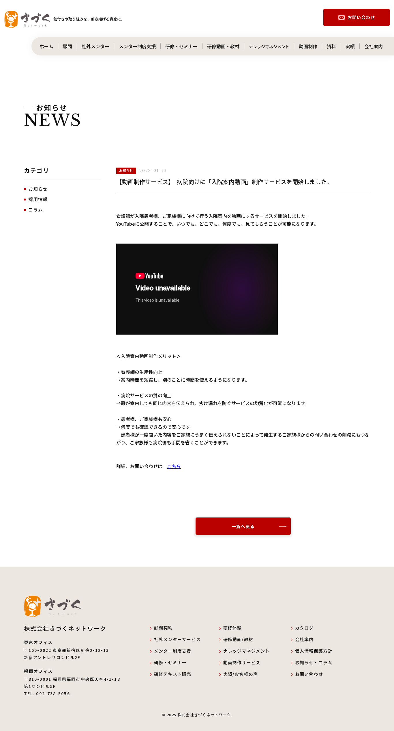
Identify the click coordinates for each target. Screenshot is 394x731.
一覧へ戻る (243, 526)
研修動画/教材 (238, 639)
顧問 (67, 46)
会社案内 (378, 46)
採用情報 (38, 199)
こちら (174, 466)
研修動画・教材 (223, 46)
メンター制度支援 (137, 46)
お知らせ (38, 188)
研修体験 (232, 628)
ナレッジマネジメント (269, 46)
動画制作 (308, 46)
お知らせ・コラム (314, 662)
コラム (35, 209)
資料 (331, 46)
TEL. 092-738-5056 (47, 693)
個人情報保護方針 (314, 651)
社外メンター (95, 46)
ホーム (44, 46)
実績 (350, 46)
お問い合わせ (361, 17)
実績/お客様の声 (240, 674)
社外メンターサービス (182, 639)
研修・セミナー (181, 46)
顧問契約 (163, 628)
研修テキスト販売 (173, 674)
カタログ (304, 628)
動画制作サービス (242, 662)
